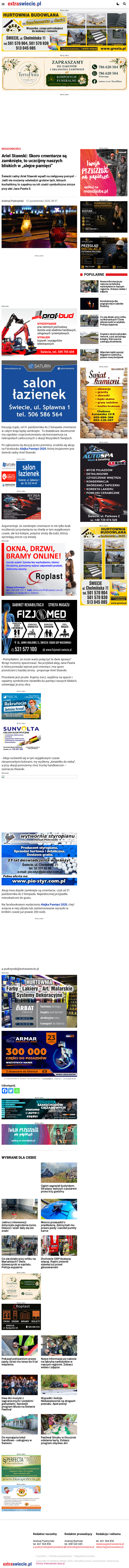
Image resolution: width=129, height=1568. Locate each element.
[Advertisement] (64, 117)
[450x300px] (21, 706)
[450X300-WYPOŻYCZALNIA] (21, 506)
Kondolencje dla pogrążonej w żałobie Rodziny (111, 303)
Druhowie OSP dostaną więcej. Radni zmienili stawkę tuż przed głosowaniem (56, 1263)
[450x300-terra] (21, 1287)
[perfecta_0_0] (21, 1468)
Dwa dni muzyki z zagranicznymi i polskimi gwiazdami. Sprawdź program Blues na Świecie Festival (18, 1404)
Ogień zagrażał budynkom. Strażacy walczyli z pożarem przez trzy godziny (59, 1188)
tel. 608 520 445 (73, 1544)
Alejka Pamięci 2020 (33, 448)
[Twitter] (11, 1090)
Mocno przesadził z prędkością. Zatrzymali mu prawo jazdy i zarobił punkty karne (58, 1226)
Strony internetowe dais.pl (50, 1563)
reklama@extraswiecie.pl (109, 1547)
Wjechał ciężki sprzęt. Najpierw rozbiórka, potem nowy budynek (112, 355)
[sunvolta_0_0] (21, 738)
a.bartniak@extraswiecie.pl (79, 1547)
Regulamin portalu (85, 1556)
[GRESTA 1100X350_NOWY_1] (64, 31)
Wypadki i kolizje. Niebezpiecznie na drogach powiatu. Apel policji (58, 1401)
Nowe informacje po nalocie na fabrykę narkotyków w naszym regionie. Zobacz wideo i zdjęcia (58, 1363)
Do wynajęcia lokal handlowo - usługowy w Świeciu (17, 1440)
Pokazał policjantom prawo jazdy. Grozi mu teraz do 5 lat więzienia (20, 1361)
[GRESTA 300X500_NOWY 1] (103, 566)
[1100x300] (64, 73)
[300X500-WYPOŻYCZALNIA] (103, 482)
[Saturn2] (21, 474)
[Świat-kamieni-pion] (103, 403)
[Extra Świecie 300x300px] (103, 172)
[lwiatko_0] (21, 1498)
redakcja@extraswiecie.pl (110, 1544)
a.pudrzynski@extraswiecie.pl (49, 1547)
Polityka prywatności (60, 1556)
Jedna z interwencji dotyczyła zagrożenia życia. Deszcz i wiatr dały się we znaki (19, 1226)
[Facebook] (4, 1090)
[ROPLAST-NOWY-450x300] (21, 1317)
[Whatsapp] (17, 1090)
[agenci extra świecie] (103, 217)
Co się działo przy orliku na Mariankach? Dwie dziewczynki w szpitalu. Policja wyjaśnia (19, 1263)
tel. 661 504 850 (42, 1544)
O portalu (41, 1556)
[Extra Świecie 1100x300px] (39, 1134)
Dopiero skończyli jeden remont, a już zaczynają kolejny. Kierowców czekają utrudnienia (113, 338)
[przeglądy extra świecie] (103, 253)
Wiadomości (11, 148)
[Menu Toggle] (3, 4)
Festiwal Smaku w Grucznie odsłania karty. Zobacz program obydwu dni (58, 1440)
